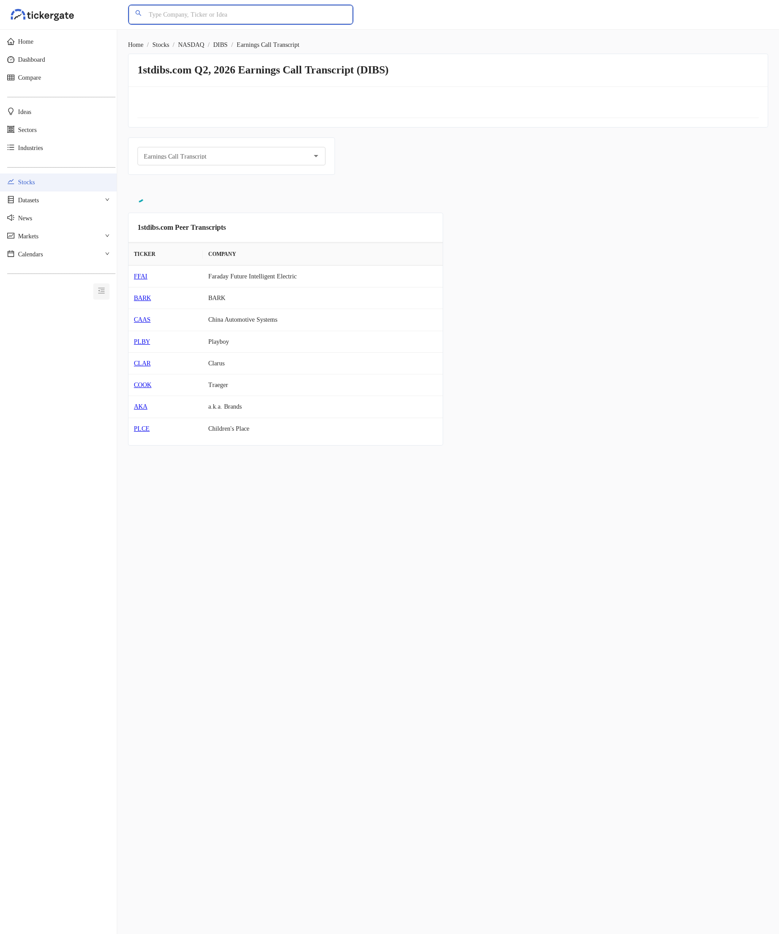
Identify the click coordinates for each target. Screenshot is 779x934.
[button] (58, 42)
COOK (142, 385)
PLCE (142, 428)
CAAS (142, 319)
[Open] (316, 156)
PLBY (142, 341)
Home (135, 44)
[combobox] (225, 156)
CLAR (142, 363)
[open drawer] (101, 291)
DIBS (220, 44)
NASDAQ (191, 44)
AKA (140, 406)
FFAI (140, 276)
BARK (142, 298)
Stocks (160, 44)
